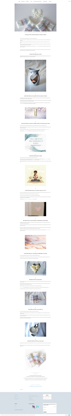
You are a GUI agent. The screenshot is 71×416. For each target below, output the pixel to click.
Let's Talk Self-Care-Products (29, 32)
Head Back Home (16, 394)
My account (16, 395)
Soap (31, 1)
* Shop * (29, 394)
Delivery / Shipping (16, 396)
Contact (50, 1)
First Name (44, 409)
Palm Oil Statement (31, 399)
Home (19, 1)
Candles (27, 1)
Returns (15, 397)
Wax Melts (23, 1)
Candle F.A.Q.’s (30, 398)
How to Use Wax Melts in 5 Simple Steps (33, 395)
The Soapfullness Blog (37, 1)
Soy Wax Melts (35, 373)
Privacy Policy (16, 399)
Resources (45, 1)
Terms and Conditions (17, 398)
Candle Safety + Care (31, 397)
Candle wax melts (21, 287)
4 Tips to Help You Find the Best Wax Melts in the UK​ (34, 396)
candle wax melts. (47, 129)
